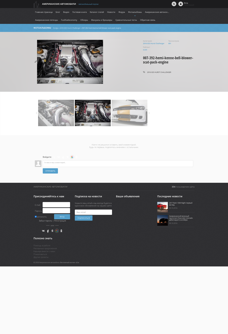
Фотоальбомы (42, 27)
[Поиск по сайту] (174, 4)
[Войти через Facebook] (63, 157)
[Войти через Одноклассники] (77, 157)
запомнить (42, 216)
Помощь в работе (42, 245)
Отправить (50, 171)
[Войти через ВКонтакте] (59, 157)
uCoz (77, 262)
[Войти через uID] (54, 157)
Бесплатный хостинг (67, 262)
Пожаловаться (40, 254)
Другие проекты (41, 257)
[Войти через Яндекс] (68, 157)
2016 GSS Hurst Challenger (70, 28)
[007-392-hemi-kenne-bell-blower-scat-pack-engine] (87, 62)
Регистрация (60, 220)
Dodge (55, 28)
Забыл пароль (45, 220)
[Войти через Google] (72, 157)
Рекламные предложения (45, 248)
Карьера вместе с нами (44, 251)
